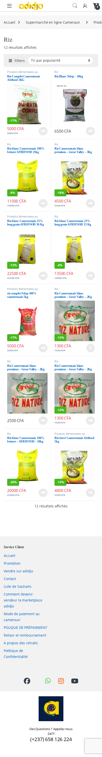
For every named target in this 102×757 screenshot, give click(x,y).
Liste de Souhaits (17, 586)
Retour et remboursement (25, 635)
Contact (10, 578)
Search (74, 5)
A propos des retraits (21, 643)
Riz (56, 72)
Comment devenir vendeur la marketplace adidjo (23, 600)
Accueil (9, 22)
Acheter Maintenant (38, 131)
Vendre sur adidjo (18, 571)
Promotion (12, 563)
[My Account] (85, 5)
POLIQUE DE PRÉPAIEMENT (25, 627)
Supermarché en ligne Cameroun (53, 22)
